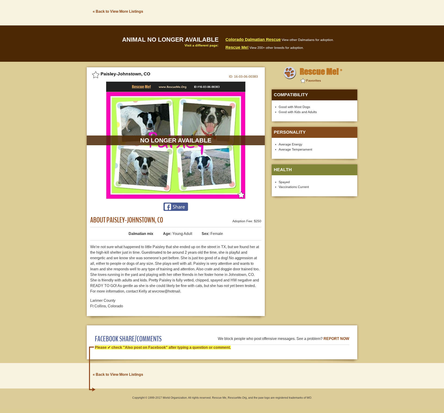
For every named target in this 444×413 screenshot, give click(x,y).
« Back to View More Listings (118, 11)
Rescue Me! (237, 47)
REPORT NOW (336, 339)
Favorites (313, 80)
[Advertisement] (273, 12)
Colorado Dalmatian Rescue (253, 39)
